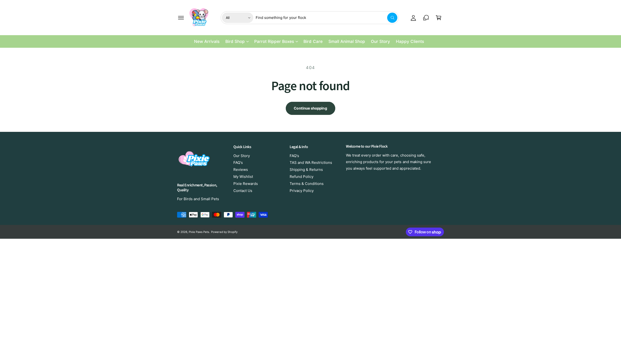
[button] (181, 17)
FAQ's (238, 162)
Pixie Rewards (245, 183)
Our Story (241, 155)
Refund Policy (301, 176)
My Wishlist (243, 176)
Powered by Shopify (224, 232)
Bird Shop (235, 41)
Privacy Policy (302, 190)
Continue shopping (310, 108)
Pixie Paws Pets (199, 232)
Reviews (240, 169)
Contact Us (242, 190)
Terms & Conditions (307, 183)
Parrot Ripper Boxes (274, 41)
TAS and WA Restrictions (311, 162)
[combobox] (326, 17)
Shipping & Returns (306, 169)
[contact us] (426, 17)
